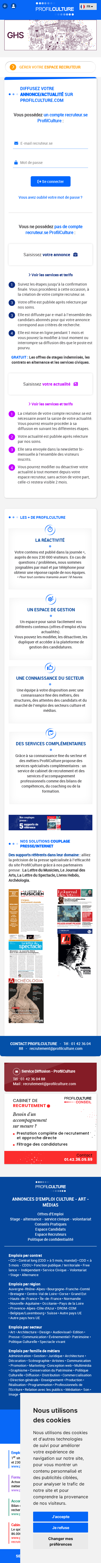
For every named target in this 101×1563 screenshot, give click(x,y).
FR (88, 6)
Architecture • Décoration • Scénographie (47, 1358)
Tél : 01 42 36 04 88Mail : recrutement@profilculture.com (44, 1077)
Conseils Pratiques (51, 1224)
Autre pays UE (71, 1313)
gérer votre (50, 67)
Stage (14, 1274)
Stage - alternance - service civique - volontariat (50, 1219)
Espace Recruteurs (50, 1234)
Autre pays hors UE (25, 1317)
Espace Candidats (50, 1229)
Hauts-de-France (23, 1298)
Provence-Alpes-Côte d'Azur (32, 1308)
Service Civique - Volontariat (64, 1270)
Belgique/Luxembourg (27, 1313)
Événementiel (59, 1336)
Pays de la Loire (71, 1303)
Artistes (58, 1360)
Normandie (72, 1298)
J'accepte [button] (60, 1516)
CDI (13, 1260)
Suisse (52, 1313)
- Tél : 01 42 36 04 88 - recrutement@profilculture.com (50, 1046)
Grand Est (78, 1293)
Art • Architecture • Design (30, 1332)
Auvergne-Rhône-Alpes (27, 1289)
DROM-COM (66, 1308)
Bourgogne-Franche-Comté (68, 1289)
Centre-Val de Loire (42, 1293)
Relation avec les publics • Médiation (53, 1389)
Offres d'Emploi (50, 1213)
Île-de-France (50, 1298)
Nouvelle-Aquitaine (25, 1303)
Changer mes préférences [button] (60, 1541)
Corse (63, 1293)
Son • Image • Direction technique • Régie (50, 1392)
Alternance (30, 1274)
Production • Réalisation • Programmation (46, 1382)
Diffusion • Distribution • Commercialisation (58, 1375)
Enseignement (52, 1379)
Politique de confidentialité (50, 1239)
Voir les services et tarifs (52, 274)
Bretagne (17, 1293)
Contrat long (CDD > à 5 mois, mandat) (48, 1260)
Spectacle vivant (52, 1341)
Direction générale (24, 1379)
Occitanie (49, 1303)
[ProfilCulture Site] (5, 6)
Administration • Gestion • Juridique (35, 1355)
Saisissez (47, 255)
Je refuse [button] (60, 1527)
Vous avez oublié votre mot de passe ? (50, 197)
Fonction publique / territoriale (57, 1265)
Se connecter (52, 181)
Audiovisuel (62, 1332)
